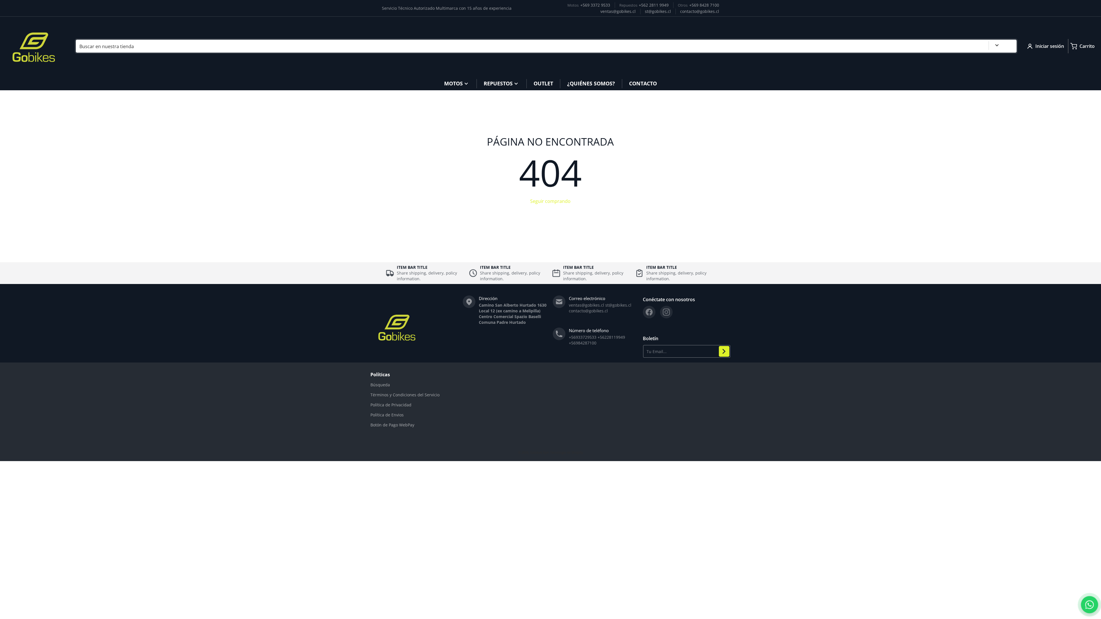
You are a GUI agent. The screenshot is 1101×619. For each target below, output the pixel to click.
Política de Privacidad (390, 405)
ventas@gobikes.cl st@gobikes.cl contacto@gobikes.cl (600, 308)
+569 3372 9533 (595, 5)
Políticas (380, 374)
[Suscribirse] (724, 351)
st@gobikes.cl (658, 11)
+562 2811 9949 (654, 5)
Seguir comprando (550, 201)
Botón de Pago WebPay (392, 425)
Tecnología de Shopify (566, 452)
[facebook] (649, 312)
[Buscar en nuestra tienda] (1010, 46)
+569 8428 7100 (704, 5)
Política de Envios (387, 415)
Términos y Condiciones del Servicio (405, 394)
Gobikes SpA (539, 452)
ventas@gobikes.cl (618, 11)
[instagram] (666, 312)
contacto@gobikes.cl (699, 11)
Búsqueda (380, 384)
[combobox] (546, 46)
